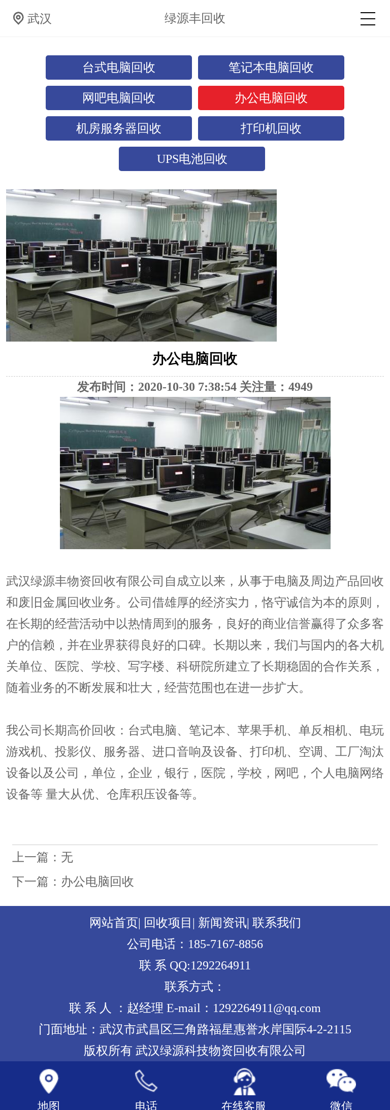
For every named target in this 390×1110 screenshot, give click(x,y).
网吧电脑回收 (118, 98)
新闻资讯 (222, 922)
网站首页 (113, 922)
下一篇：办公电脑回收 (73, 881)
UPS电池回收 (192, 158)
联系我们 (276, 922)
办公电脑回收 (271, 98)
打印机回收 (271, 128)
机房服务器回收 (118, 128)
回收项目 (168, 922)
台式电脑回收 (118, 67)
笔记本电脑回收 (271, 67)
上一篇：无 (42, 857)
